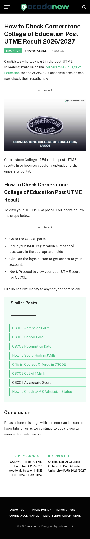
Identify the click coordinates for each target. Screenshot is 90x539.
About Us (17, 509)
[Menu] (7, 7)
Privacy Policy (40, 509)
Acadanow (33, 526)
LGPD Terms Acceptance (62, 515)
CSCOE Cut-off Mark (28, 374)
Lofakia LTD (65, 526)
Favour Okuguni (37, 50)
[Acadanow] (45, 7)
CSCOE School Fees (28, 337)
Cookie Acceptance (24, 515)
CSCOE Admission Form (30, 328)
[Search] (83, 7)
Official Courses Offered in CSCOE (39, 364)
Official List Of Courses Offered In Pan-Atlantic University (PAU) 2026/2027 (67, 466)
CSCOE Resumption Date (31, 346)
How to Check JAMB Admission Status (42, 392)
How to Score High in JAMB (33, 355)
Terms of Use (65, 509)
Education (13, 50)
